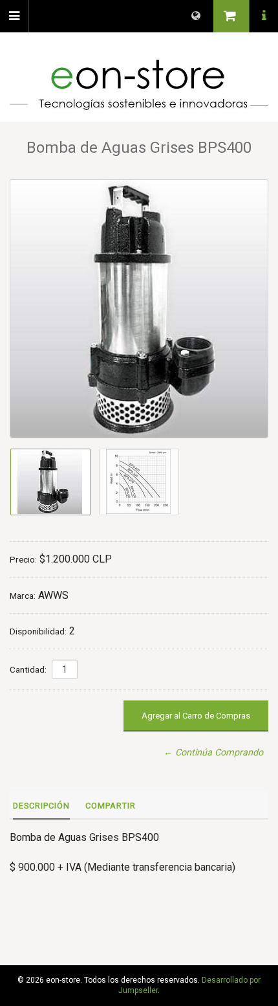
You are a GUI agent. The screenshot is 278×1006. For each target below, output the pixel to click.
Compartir (110, 805)
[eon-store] (139, 85)
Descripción (41, 805)
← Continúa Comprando (213, 752)
